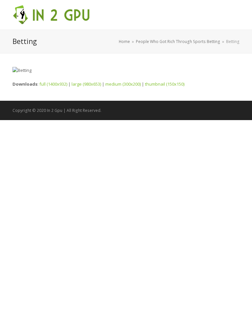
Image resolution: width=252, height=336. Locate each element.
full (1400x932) (53, 84)
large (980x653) (86, 84)
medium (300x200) (123, 84)
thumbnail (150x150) (164, 84)
